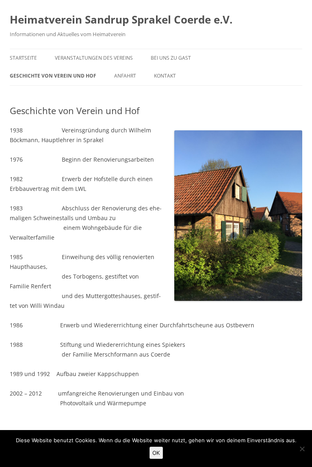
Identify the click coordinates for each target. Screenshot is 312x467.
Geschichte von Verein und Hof (53, 75)
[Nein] (302, 449)
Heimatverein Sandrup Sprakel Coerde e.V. (121, 19)
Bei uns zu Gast (171, 57)
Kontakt (165, 75)
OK (156, 453)
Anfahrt (125, 75)
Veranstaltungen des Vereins (94, 57)
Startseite (23, 57)
